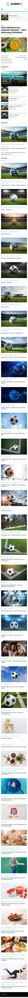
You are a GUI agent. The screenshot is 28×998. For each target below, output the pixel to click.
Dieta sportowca (4, 848)
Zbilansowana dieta (4, 770)
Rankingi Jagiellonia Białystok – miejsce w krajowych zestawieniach (12, 585)
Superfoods (3, 901)
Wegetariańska (3, 929)
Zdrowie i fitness (13, 984)
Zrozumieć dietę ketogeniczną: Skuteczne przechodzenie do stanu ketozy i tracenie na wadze (6, 60)
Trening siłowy (21, 658)
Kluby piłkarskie (15, 482)
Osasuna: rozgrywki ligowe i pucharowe (11, 258)
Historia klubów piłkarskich (8, 74)
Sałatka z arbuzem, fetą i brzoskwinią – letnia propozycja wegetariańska (12, 931)
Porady (2, 25)
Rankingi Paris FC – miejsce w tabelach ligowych (13, 148)
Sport (13, 76)
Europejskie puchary (4, 482)
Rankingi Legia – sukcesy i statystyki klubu (12, 333)
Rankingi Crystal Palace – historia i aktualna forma (14, 357)
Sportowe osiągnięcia (15, 736)
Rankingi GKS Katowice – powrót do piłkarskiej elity (13, 434)
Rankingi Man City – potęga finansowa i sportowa (13, 535)
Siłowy (13, 658)
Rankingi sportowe (6, 76)
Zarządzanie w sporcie (11, 405)
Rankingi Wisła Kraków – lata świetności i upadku (13, 746)
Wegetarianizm (21, 927)
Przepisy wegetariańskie (8, 927)
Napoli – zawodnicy (13, 90)
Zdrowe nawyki (8, 901)
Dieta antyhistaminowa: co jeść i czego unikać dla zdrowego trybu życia (13, 799)
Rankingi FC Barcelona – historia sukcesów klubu (13, 611)
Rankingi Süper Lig (13, 15)
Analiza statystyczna (4, 557)
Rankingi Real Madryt (6, 738)
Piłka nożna (21, 87)
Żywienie (18, 849)
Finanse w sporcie (4, 532)
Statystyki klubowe (17, 329)
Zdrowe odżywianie (12, 770)
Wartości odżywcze (15, 954)
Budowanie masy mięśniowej (6, 658)
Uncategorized (3, 796)
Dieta (2, 768)
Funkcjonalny (3, 984)
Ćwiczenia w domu (19, 982)
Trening (16, 658)
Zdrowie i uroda (18, 848)
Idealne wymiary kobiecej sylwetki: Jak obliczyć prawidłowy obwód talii (13, 878)
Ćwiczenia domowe (4, 982)
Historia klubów (4, 508)
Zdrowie (21, 901)
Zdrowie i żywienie (4, 849)
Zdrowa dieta (3, 956)
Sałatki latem (15, 927)
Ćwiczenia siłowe (12, 982)
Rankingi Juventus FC (6, 510)
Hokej (16, 74)
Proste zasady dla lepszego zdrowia (21, 58)
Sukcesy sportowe (4, 330)
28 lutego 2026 (13, 92)
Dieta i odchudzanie (7, 768)
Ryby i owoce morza (7, 954)
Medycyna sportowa (11, 848)
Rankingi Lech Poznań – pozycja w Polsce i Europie (12, 636)
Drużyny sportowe (12, 87)
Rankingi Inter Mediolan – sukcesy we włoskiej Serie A (13, 382)
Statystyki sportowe (19, 76)
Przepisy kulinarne (15, 768)
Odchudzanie (6, 875)
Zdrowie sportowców (12, 849)
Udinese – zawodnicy (14, 115)
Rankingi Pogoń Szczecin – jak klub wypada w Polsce (12, 687)
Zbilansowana (21, 768)
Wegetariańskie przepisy (11, 929)
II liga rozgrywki (5, 307)
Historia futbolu (3, 744)
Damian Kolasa (12, 17)
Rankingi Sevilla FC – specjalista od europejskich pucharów (13, 485)
